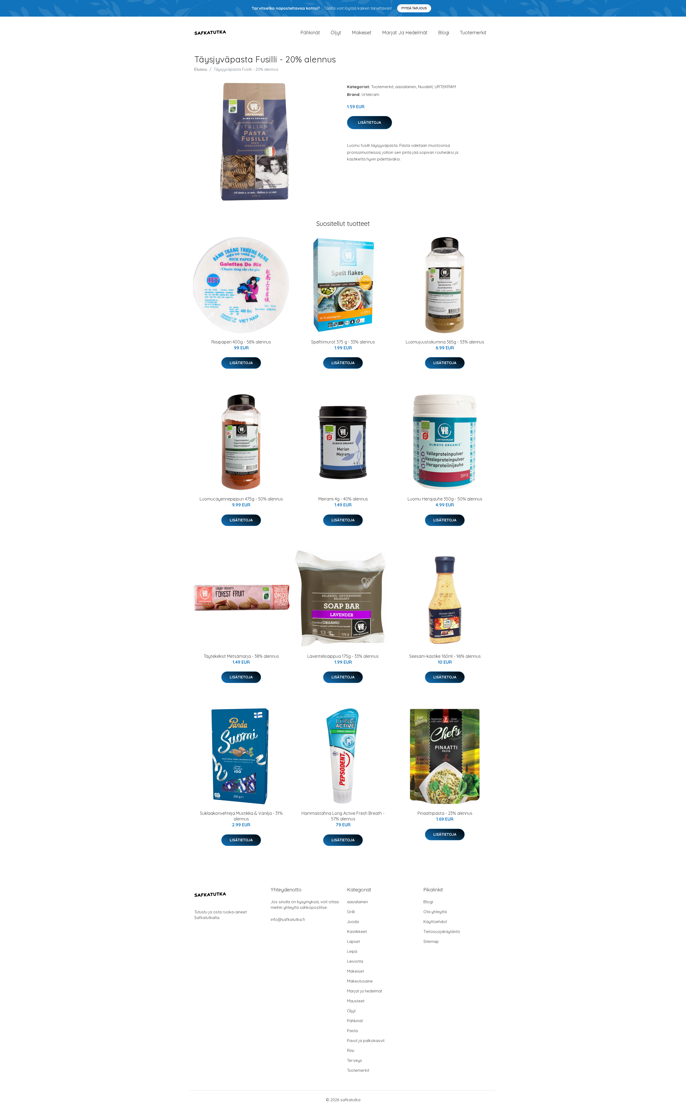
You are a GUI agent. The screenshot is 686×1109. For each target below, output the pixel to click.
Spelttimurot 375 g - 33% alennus (343, 342)
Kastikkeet (357, 931)
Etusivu (200, 69)
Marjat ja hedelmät (404, 32)
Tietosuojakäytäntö (441, 931)
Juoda (353, 921)
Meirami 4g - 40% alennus (343, 499)
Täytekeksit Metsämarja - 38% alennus (241, 656)
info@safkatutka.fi (288, 919)
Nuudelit (425, 86)
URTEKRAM (445, 86)
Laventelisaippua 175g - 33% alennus (343, 656)
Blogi (443, 32)
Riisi (350, 1050)
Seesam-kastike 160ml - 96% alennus (445, 656)
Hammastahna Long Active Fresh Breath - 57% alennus (343, 816)
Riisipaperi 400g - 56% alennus (241, 342)
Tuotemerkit (473, 32)
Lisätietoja (369, 122)
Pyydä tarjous (414, 8)
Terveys (354, 1060)
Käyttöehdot (435, 921)
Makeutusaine (360, 981)
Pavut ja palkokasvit (366, 1040)
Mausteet (355, 1000)
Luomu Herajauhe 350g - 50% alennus (445, 499)
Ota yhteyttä (435, 911)
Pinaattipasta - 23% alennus (444, 813)
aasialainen (405, 86)
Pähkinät (310, 32)
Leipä (352, 951)
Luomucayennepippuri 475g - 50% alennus (241, 499)
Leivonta (355, 961)
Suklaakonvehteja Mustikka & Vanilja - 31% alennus (241, 816)
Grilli (351, 911)
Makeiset (361, 32)
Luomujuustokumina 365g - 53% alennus (445, 342)
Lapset (353, 941)
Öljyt (336, 32)
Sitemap (431, 941)
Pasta (352, 1030)
